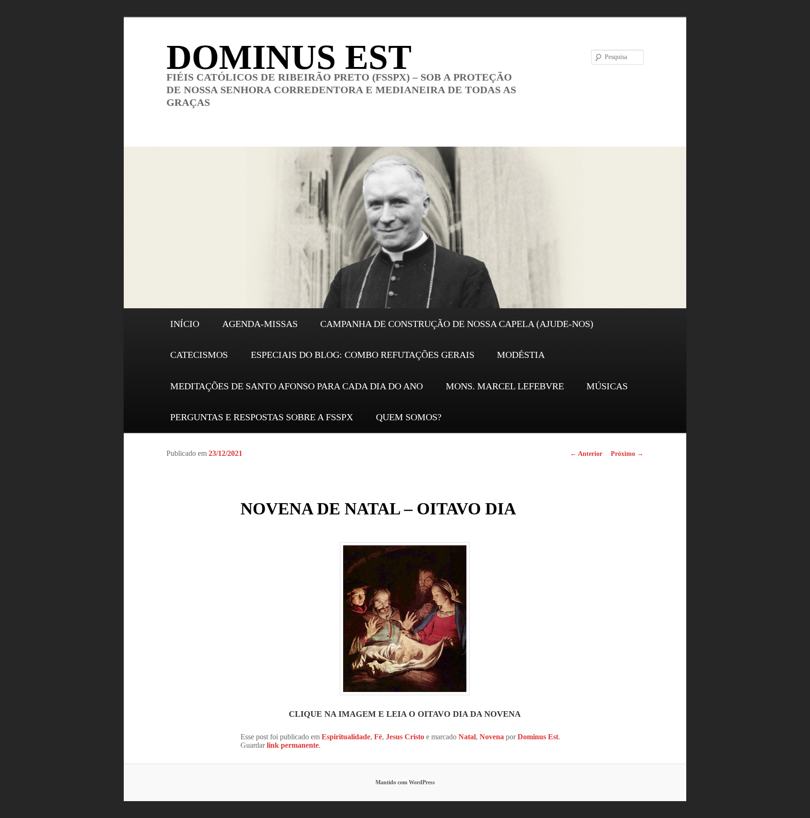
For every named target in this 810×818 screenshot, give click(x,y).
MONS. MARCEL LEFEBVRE (505, 386)
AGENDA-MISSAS (260, 324)
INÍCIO (184, 324)
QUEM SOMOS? (409, 417)
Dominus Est (538, 737)
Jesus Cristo (405, 737)
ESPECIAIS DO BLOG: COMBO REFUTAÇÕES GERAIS (362, 355)
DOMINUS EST (289, 56)
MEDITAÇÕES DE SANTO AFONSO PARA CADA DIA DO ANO (296, 386)
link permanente (293, 745)
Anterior (586, 453)
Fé (378, 737)
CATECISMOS (199, 355)
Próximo (627, 453)
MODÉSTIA (521, 355)
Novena (492, 737)
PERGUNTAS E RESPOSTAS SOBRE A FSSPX (261, 417)
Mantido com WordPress (405, 782)
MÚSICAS (607, 386)
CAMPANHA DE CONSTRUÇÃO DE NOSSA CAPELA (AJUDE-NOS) (456, 324)
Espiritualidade (346, 737)
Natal (467, 737)
